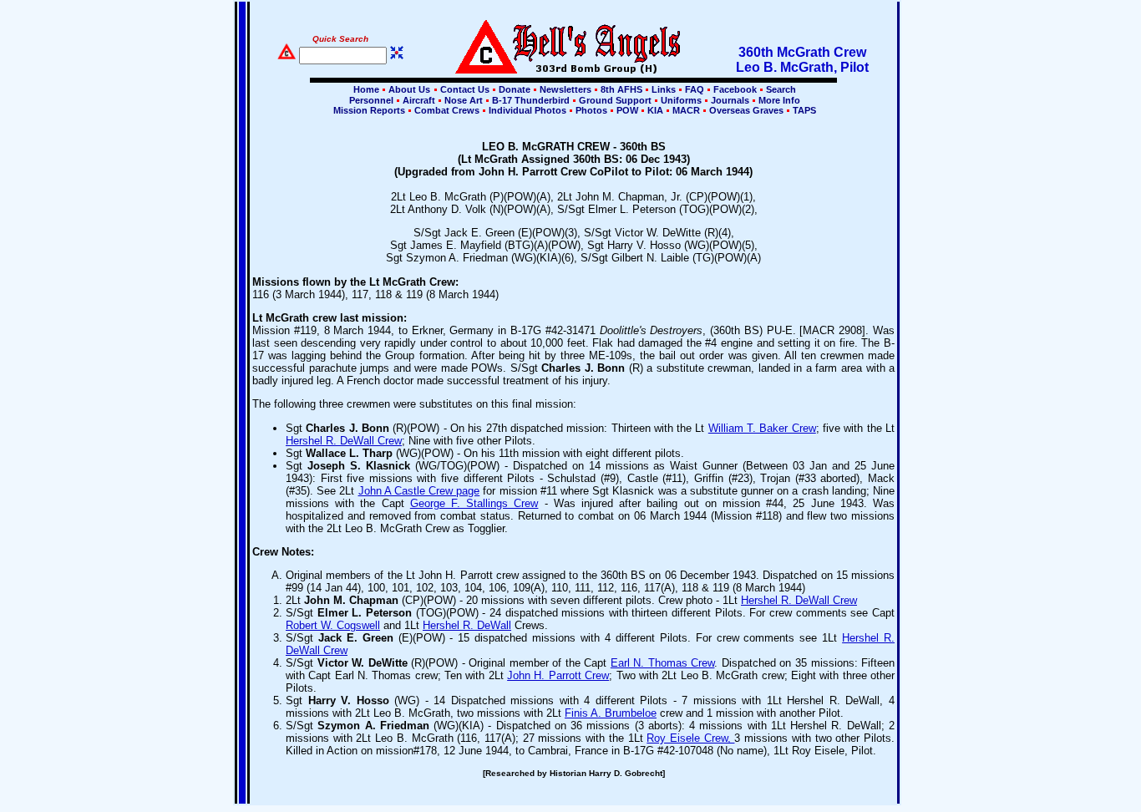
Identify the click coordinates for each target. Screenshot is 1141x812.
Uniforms (681, 100)
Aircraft (419, 100)
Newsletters (565, 89)
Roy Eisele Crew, (690, 738)
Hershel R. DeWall (467, 625)
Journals (730, 100)
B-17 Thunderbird (530, 100)
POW (627, 110)
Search (779, 89)
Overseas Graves (746, 110)
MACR (686, 110)
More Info (778, 100)
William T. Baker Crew (762, 428)
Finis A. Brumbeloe (611, 713)
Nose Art (463, 100)
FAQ (694, 89)
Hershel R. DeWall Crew (344, 440)
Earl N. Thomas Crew (663, 663)
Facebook (735, 89)
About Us (408, 89)
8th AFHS (621, 89)
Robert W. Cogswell (333, 625)
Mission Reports (369, 110)
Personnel (371, 100)
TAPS (803, 110)
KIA (655, 110)
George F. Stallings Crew (474, 503)
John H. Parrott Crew (558, 675)
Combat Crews (447, 110)
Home (366, 89)
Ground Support (615, 100)
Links (663, 89)
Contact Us (465, 89)
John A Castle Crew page (419, 491)
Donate (514, 89)
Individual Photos (527, 110)
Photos (591, 110)
